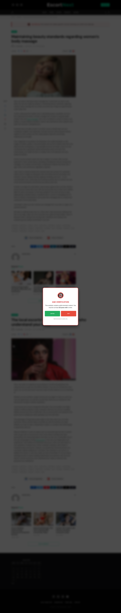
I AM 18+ (52, 313)
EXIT (68, 313)
